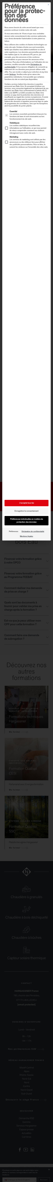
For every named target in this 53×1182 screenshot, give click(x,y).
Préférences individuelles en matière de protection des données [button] (26, 520)
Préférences (13, 531)
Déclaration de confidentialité (33, 531)
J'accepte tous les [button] (26, 503)
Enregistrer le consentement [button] (26, 511)
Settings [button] (12, 74)
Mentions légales (26, 536)
